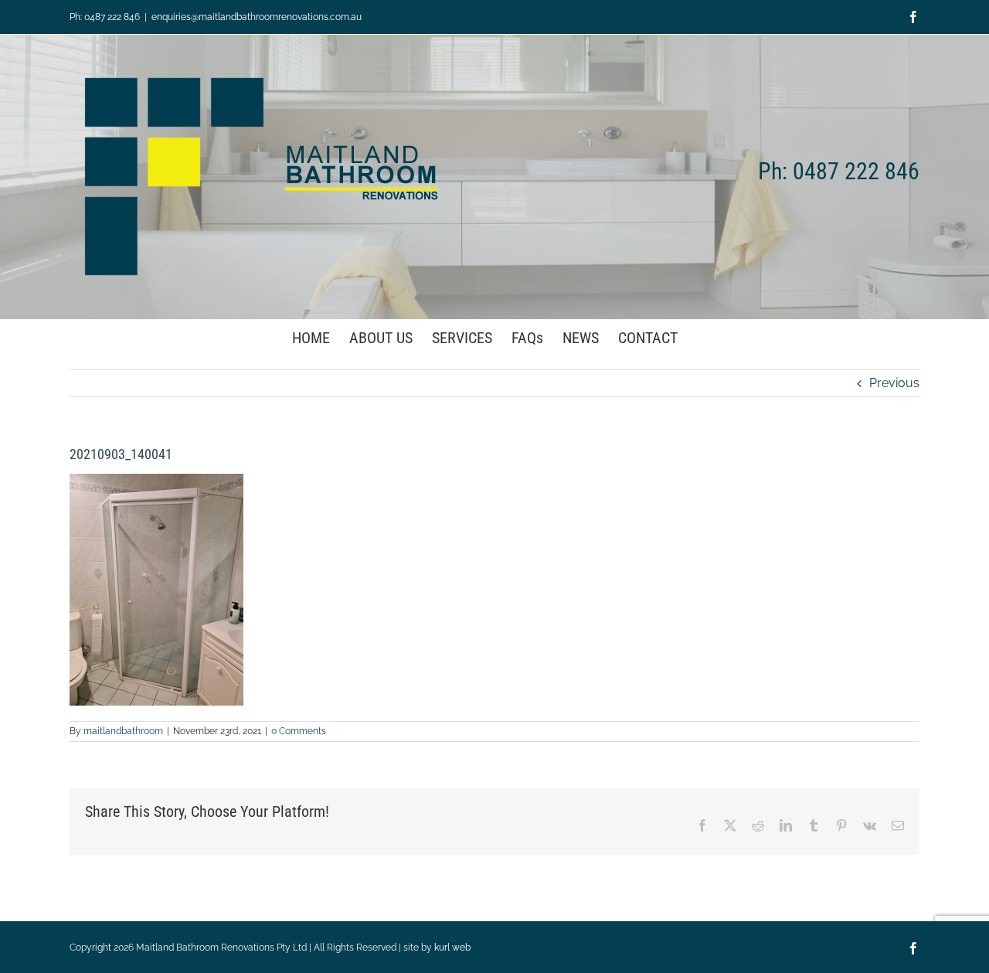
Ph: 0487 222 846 (105, 17)
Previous (894, 383)
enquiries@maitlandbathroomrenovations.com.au (256, 17)
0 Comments (298, 731)
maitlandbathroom (123, 731)
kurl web (452, 947)
